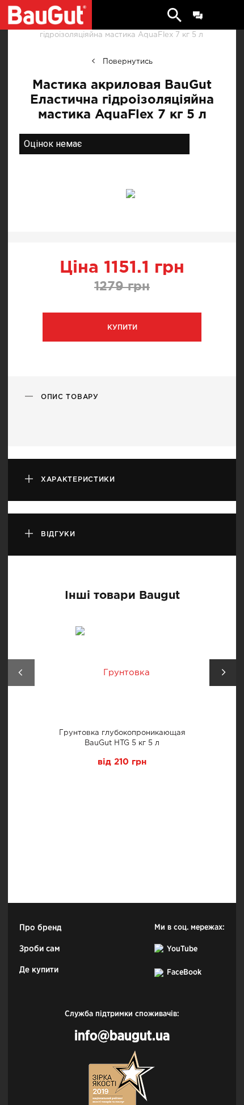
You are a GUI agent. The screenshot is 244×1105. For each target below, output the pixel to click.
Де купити (38, 969)
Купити (122, 327)
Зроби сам (39, 948)
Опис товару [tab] (70, 397)
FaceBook (184, 972)
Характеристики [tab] (78, 479)
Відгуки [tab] (58, 534)
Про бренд (40, 927)
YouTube (182, 949)
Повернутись (128, 62)
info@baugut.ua (122, 1036)
